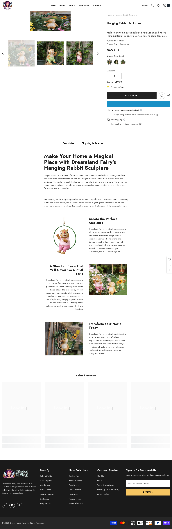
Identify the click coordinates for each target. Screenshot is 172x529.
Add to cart (132, 95)
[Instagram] (12, 505)
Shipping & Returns (92, 143)
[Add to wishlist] (162, 95)
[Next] (98, 53)
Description (68, 143)
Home (109, 15)
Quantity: (111, 70)
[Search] (152, 5)
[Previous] (3, 53)
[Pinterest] (19, 505)
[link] (21, 441)
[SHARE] (167, 96)
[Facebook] (4, 505)
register (148, 492)
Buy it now (138, 104)
